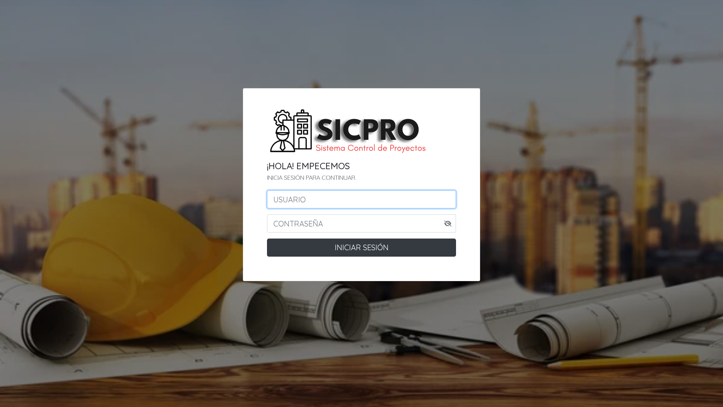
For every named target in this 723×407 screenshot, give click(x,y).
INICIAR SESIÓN (362, 247)
